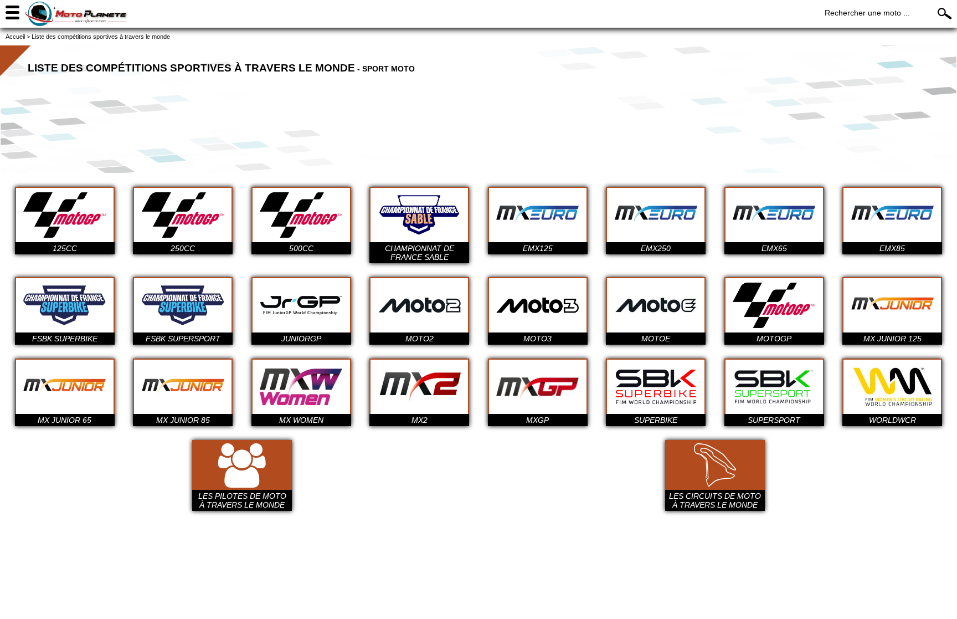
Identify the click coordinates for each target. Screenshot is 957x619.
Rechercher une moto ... (867, 12)
